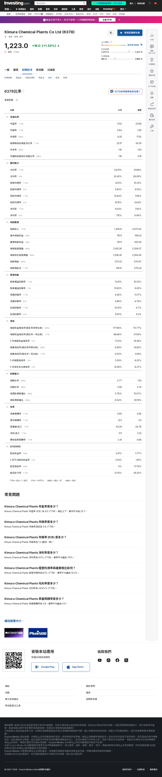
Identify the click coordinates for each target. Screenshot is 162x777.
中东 (101, 14)
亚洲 (108, 14)
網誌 (7, 686)
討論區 (51, 69)
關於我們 (90, 686)
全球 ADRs (68, 14)
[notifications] (150, 3)
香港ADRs (80, 14)
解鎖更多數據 (133, 45)
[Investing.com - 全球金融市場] (16, 3)
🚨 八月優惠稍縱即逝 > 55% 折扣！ (108, 3)
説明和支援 (91, 699)
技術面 (40, 69)
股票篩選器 (20, 14)
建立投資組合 (11, 699)
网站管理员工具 (13, 705)
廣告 (88, 692)
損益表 (19, 77)
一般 (6, 69)
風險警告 (153, 769)
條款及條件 (127, 769)
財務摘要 (8, 77)
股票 (8, 14)
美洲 (88, 14)
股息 (57, 77)
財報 (65, 77)
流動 (7, 692)
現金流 (41, 77)
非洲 (114, 14)
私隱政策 (141, 769)
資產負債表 (30, 77)
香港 (30, 14)
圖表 (15, 69)
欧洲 (95, 14)
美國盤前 (49, 14)
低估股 (122, 14)
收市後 (59, 14)
